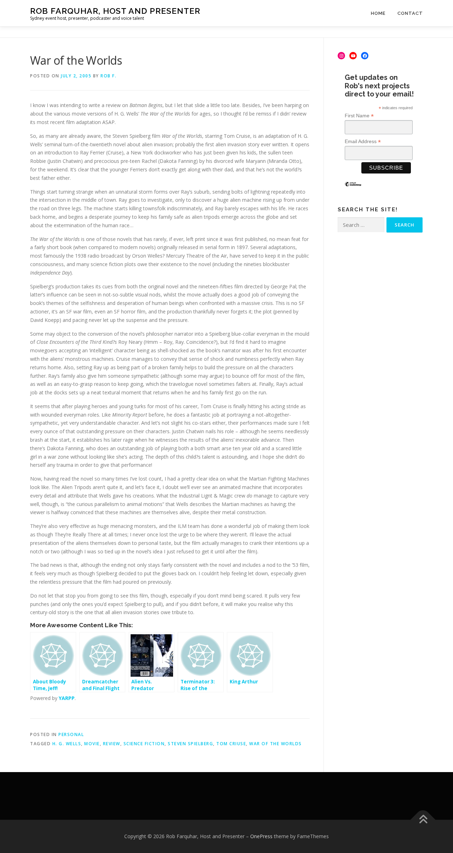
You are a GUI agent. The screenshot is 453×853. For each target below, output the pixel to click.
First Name (359, 115)
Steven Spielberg (190, 744)
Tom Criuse (231, 744)
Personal (71, 734)
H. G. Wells (66, 744)
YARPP (67, 698)
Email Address (363, 141)
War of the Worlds (275, 744)
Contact (410, 13)
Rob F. (108, 76)
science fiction (144, 744)
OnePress (261, 836)
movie (92, 744)
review (111, 744)
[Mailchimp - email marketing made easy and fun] (353, 189)
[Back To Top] (423, 820)
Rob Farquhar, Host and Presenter (115, 11)
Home (378, 13)
